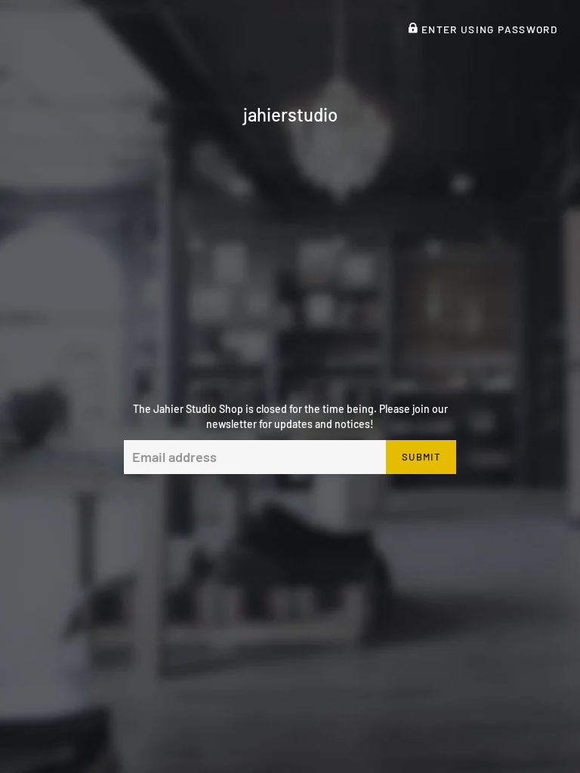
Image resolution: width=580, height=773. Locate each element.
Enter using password (487, 29)
